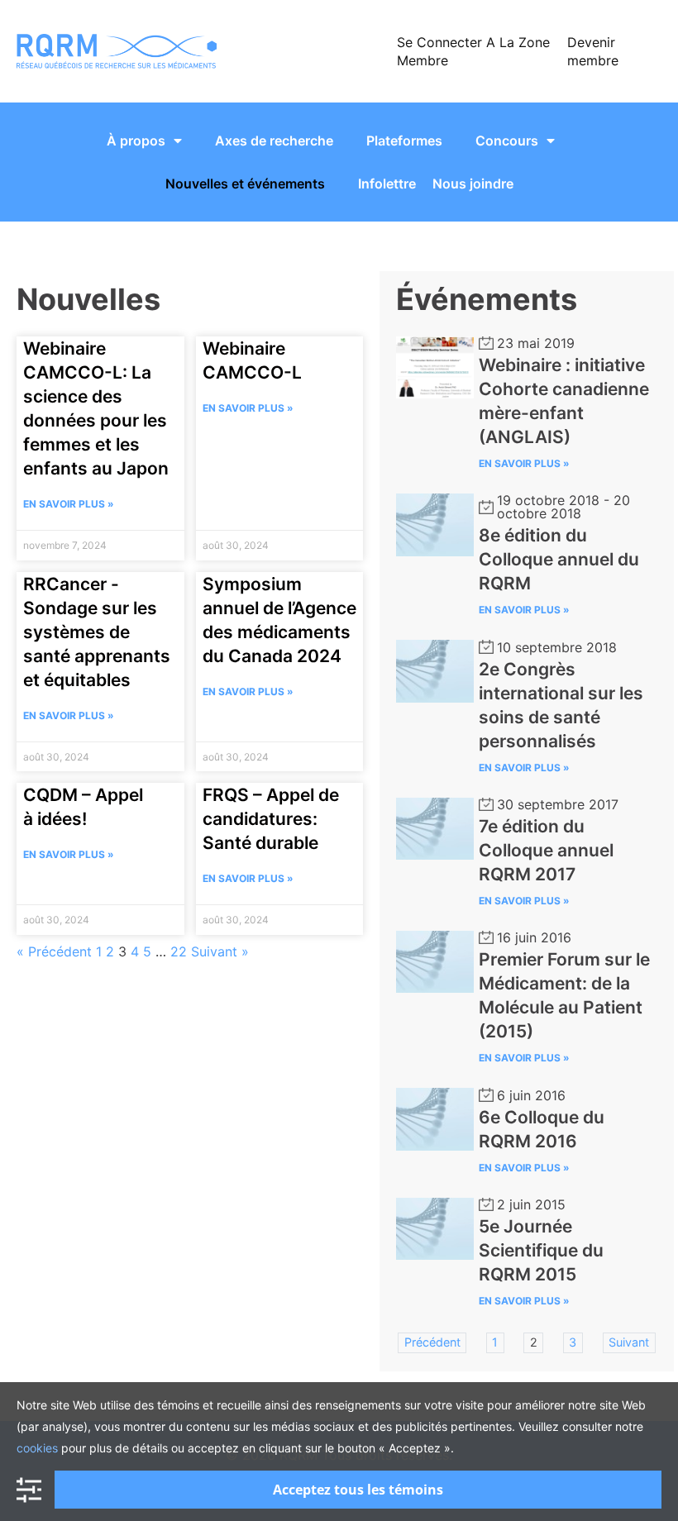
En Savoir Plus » (68, 504)
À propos (136, 140)
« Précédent (54, 951)
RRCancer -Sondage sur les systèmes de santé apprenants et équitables (96, 632)
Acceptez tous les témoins (358, 1489)
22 (178, 951)
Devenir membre (592, 51)
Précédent (432, 1342)
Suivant (629, 1342)
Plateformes (404, 140)
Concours (506, 140)
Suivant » (220, 951)
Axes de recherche (274, 140)
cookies (37, 1448)
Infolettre (387, 183)
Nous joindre (472, 183)
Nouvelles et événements (245, 183)
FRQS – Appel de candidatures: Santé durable (271, 818)
